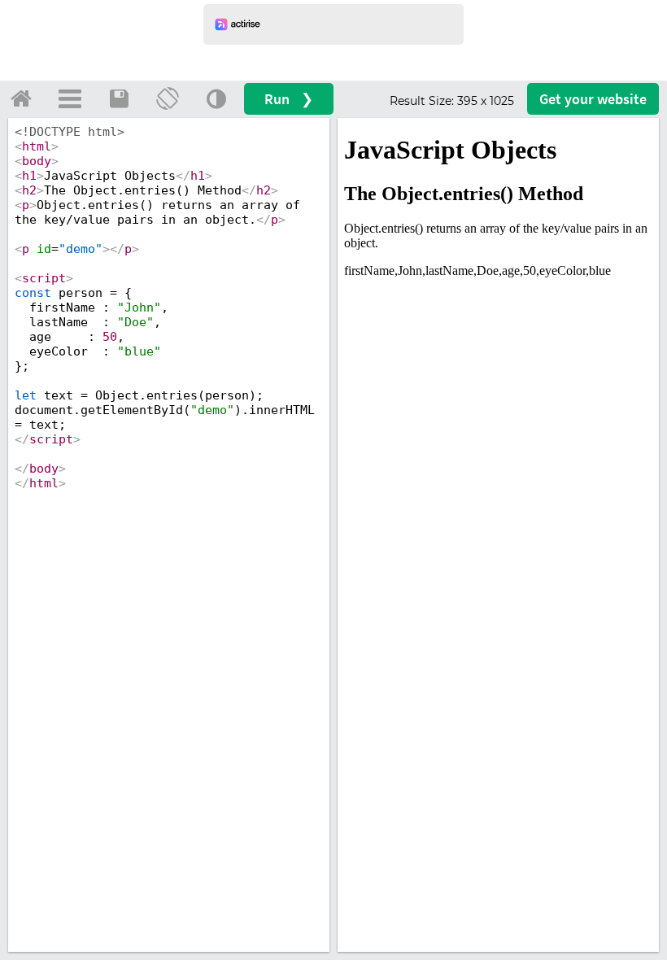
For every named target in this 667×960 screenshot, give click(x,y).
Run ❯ (288, 98)
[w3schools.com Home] (21, 98)
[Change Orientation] (167, 98)
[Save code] (119, 98)
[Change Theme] (216, 98)
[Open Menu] (70, 98)
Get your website (593, 98)
